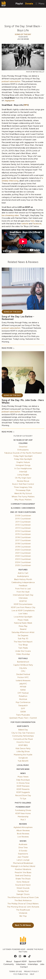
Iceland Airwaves (23, 680)
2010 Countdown (23, 518)
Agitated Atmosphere (23, 827)
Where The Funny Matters (23, 496)
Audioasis (23, 844)
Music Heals (23, 620)
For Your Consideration (23, 722)
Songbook (23, 758)
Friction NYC (23, 677)
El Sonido (23, 850)
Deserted (23, 446)
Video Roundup (23, 654)
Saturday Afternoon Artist (23, 632)
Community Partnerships (23, 736)
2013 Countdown (23, 528)
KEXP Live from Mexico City (23, 607)
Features (23, 570)
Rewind (23, 629)
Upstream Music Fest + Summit (23, 718)
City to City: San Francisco (23, 733)
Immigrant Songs (23, 465)
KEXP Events (23, 726)
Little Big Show (23, 751)
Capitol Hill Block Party (23, 665)
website (24, 223)
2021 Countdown (23, 553)
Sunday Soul (23, 891)
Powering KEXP (23, 807)
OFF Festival (23, 693)
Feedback (23, 585)
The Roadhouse (23, 910)
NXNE (23, 690)
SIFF (23, 708)
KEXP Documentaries (23, 604)
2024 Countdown (23, 562)
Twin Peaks (23, 648)
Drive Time (23, 847)
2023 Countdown (23, 559)
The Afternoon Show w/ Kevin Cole (23, 897)
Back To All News (23, 925)
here (32, 221)
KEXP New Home (23, 813)
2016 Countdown (23, 537)
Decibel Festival (23, 674)
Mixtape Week (23, 769)
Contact (24, 967)
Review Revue (23, 481)
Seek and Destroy (23, 875)
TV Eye (23, 798)
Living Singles (23, 474)
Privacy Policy (31, 971)
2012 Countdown (23, 525)
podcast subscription (11, 81)
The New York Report (23, 641)
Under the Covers (23, 651)
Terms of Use (15, 971)
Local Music (23, 765)
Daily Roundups (23, 780)
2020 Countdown (23, 550)
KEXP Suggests (23, 792)
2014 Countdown (23, 531)
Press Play (23, 626)
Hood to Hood (23, 742)
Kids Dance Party (23, 748)
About (9, 961)
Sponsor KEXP (35, 961)
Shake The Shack (23, 878)
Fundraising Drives (23, 810)
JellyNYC (23, 683)
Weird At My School (23, 493)
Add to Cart (23, 573)
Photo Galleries (23, 803)
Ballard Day (23, 729)
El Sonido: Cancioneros (23, 508)
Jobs (42, 964)
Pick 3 (23, 819)
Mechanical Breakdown (23, 863)
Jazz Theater (23, 857)
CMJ (23, 671)
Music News (23, 776)
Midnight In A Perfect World (23, 866)
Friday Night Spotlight (23, 456)
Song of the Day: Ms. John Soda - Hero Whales (23, 401)
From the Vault (23, 592)
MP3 (26, 105)
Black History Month (23, 579)
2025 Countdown (23, 565)
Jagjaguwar (9, 100)
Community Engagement (23, 504)
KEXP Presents (23, 789)
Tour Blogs (23, 645)
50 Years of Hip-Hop (23, 440)
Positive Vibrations (23, 869)
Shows (23, 841)
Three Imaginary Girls (23, 487)
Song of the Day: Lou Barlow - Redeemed (18, 317)
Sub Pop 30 (23, 638)
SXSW (23, 711)
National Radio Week (23, 623)
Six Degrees (23, 635)
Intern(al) (23, 471)
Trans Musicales (23, 715)
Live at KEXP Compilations (23, 610)
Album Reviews (23, 830)
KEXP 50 (23, 601)
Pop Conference (23, 702)
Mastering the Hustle (23, 754)
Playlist (19, 3)
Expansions (23, 854)
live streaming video (10, 215)
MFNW (23, 687)
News (23, 773)
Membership (23, 816)
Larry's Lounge (23, 860)
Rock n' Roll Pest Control (23, 484)
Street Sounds (23, 888)
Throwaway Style (23, 490)
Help (32, 974)
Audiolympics (23, 576)
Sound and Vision (23, 885)
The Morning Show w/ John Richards (23, 907)
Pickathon (23, 696)
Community (8, 964)
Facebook (37, 223)
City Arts (23, 668)
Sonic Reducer (23, 882)
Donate (29, 3)
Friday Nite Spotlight (23, 459)
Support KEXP (20, 961)
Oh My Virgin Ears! (23, 478)
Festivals (23, 658)
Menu (41, 3)
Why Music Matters (23, 499)
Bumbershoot (23, 662)
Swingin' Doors (23, 894)
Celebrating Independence (23, 582)
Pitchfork (23, 699)
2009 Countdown (23, 515)
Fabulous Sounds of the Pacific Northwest (23, 453)
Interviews (23, 598)
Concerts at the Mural (23, 739)
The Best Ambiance (23, 900)
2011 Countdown (23, 522)
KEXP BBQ (23, 745)
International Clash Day (23, 595)
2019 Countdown (23, 547)
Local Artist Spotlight (23, 617)
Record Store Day (23, 795)
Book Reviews (23, 833)
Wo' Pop (23, 916)
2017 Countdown (23, 540)
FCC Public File (20, 974)
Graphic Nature (23, 462)
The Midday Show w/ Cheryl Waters (23, 903)
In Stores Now (23, 783)
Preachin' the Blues (23, 872)
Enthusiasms (23, 450)
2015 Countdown (23, 534)
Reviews (23, 824)
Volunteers (21, 964)
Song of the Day (23, 34)
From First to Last (23, 588)
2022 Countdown (23, 556)
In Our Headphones (23, 468)
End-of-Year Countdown (23, 512)
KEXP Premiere (23, 786)
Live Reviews (23, 836)
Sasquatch (23, 705)
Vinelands (23, 913)
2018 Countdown (23, 543)
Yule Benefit (23, 761)
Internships (33, 964)
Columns (23, 443)
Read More (7, 348)
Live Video (23, 613)
